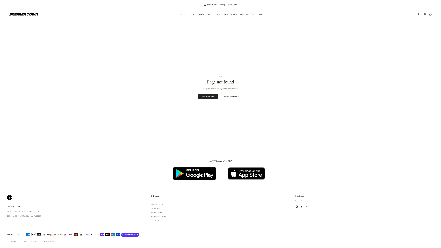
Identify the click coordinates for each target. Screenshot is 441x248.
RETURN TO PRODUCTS (231, 96)
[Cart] (430, 14)
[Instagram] (296, 206)
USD (18, 235)
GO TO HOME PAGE (208, 96)
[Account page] (425, 14)
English (9, 235)
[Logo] (23, 14)
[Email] (306, 206)
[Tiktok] (301, 206)
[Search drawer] (419, 14)
